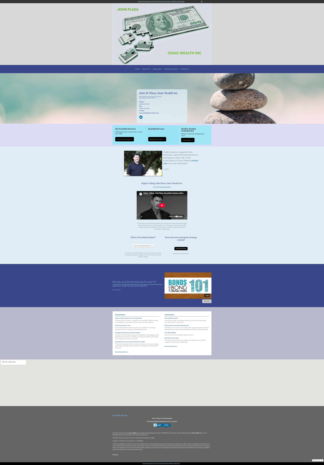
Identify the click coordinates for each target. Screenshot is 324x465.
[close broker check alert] (201, 1)
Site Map (115, 454)
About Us (145, 69)
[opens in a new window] (162, 427)
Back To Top (317, 460)
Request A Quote (170, 69)
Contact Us (185, 69)
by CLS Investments (162, 187)
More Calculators (171, 346)
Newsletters (120, 315)
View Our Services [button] (123, 139)
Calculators (169, 315)
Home (137, 69)
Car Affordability (170, 332)
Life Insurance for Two (122, 325)
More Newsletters (122, 352)
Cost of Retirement (171, 318)
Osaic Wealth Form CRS (120, 415)
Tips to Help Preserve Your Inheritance (128, 318)
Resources (157, 69)
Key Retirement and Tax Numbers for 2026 (130, 342)
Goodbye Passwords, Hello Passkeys (127, 332)
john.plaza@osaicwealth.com (149, 113)
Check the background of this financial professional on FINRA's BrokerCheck (161, 1)
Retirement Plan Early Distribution (177, 325)
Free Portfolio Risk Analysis (142, 246)
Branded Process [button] (156, 139)
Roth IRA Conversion (172, 338)
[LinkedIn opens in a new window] (141, 117)
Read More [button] (187, 140)
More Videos (117, 289)
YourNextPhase (181, 248)
